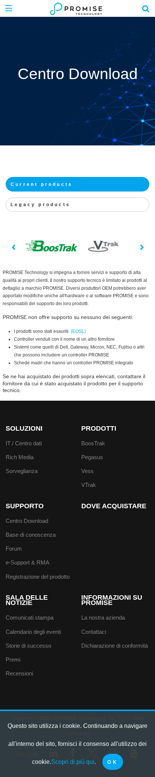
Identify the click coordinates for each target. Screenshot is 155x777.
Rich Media (19, 457)
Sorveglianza (22, 471)
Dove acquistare (113, 506)
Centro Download (27, 521)
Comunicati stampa (29, 617)
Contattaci (93, 632)
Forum (14, 548)
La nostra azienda (103, 617)
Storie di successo (28, 645)
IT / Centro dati (24, 443)
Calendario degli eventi (33, 632)
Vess (87, 471)
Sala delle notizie (27, 600)
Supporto (25, 506)
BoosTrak (93, 443)
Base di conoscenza (31, 534)
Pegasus (92, 457)
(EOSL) (78, 331)
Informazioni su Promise (111, 600)
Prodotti (98, 428)
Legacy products (40, 204)
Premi (13, 659)
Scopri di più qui (72, 762)
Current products (42, 184)
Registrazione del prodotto (38, 576)
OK (112, 762)
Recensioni (19, 673)
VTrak (88, 485)
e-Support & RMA (27, 562)
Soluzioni (24, 428)
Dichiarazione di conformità (114, 645)
